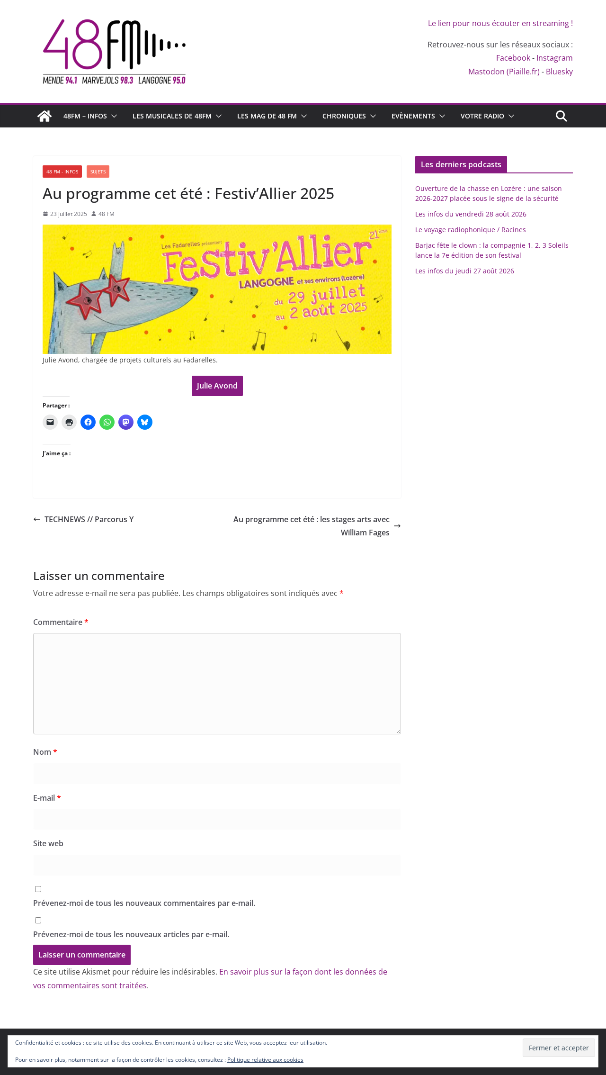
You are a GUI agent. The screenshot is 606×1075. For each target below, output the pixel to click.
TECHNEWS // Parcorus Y (89, 519)
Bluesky (559, 71)
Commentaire (61, 622)
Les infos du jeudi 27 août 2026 (464, 270)
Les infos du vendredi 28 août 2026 (470, 213)
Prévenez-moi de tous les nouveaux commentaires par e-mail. (144, 903)
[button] (112, 116)
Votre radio (482, 115)
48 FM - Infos (62, 171)
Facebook (513, 58)
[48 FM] (44, 116)
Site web (48, 843)
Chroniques (344, 115)
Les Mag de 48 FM (267, 115)
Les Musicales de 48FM (172, 115)
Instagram (554, 58)
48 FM (106, 214)
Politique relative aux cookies (265, 1060)
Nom (45, 752)
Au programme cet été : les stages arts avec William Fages (311, 526)
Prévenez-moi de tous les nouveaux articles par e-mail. (131, 934)
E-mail (47, 798)
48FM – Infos (85, 115)
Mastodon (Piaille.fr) (504, 71)
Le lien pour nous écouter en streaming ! (500, 23)
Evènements (413, 115)
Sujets (98, 171)
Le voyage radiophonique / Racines (470, 229)
